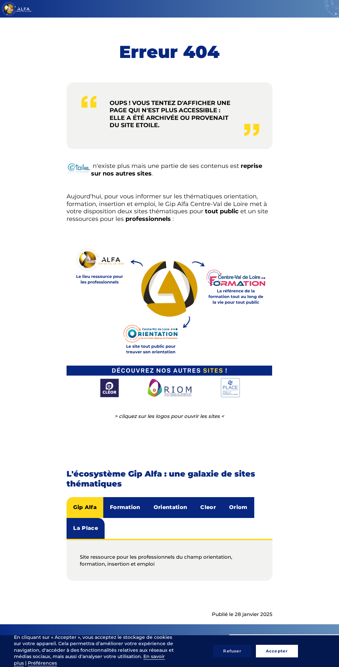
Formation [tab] (125, 507)
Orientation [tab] (170, 507)
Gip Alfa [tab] (85, 507)
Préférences (42, 663)
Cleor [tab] (208, 507)
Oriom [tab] (238, 507)
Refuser (232, 650)
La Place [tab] (85, 528)
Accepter (277, 650)
